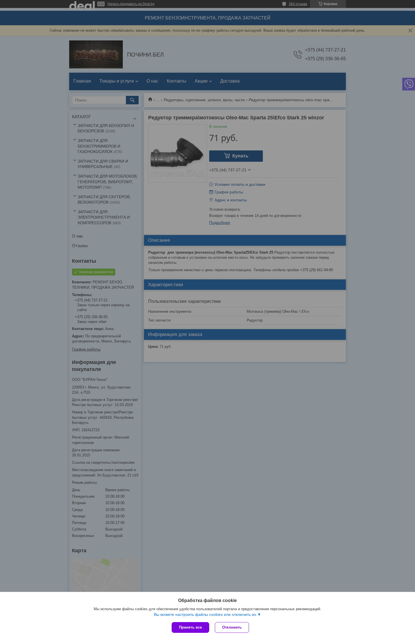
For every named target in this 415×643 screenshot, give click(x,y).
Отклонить (232, 627)
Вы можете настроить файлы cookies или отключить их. (205, 614)
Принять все (190, 627)
